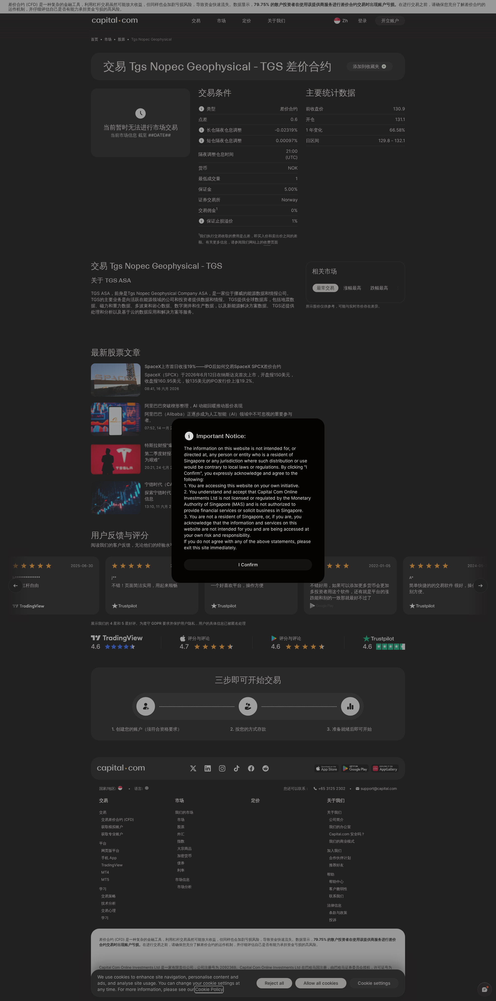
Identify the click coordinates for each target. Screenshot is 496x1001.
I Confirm (248, 564)
